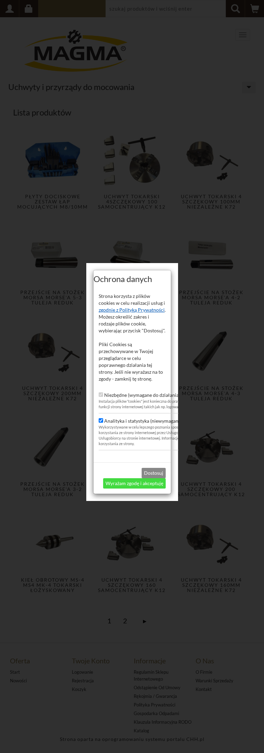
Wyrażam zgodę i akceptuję (134, 483)
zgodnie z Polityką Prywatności (132, 310)
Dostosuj (153, 473)
